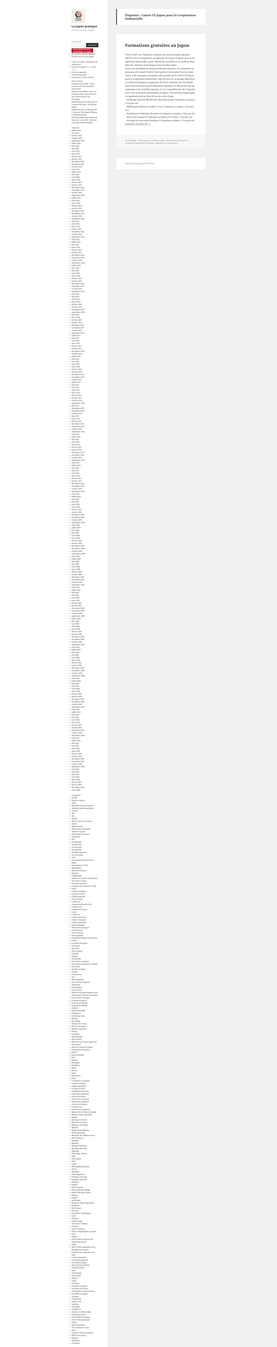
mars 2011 (76, 476)
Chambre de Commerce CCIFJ (84, 886)
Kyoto (74, 1078)
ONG (73, 1161)
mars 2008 (76, 569)
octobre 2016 (77, 354)
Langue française (79, 1083)
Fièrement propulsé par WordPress (139, 163)
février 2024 (77, 182)
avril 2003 (76, 720)
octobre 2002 (77, 733)
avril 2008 (76, 566)
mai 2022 (75, 221)
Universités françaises (81, 1317)
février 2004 (77, 694)
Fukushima (76, 1013)
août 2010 (76, 494)
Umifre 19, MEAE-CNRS (81, 1312)
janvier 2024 (77, 185)
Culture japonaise (79, 922)
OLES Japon (76, 1159)
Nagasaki (75, 1151)
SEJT (73, 1234)
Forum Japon (77, 987)
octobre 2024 (77, 167)
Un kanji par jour (79, 1314)
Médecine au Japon (79, 1122)
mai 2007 (75, 595)
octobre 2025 (77, 138)
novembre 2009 (78, 517)
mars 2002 (76, 751)
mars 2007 (76, 600)
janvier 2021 (77, 252)
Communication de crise (82, 904)
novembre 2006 (78, 611)
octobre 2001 (77, 764)
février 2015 (77, 395)
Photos (74, 1169)
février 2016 (77, 369)
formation (150, 143)
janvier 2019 (77, 307)
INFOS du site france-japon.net (84, 1042)
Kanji (74, 1068)
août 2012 (76, 434)
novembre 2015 (78, 377)
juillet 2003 (76, 712)
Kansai (74, 1070)
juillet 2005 (76, 650)
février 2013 (77, 421)
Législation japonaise (80, 1094)
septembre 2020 (78, 263)
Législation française (80, 1091)
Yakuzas (75, 1338)
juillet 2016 (76, 356)
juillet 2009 (76, 528)
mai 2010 (75, 502)
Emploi (74, 956)
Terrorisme (76, 1275)
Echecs (74, 940)
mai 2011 (75, 470)
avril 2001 (76, 777)
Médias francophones (80, 1130)
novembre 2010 (78, 486)
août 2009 (76, 525)
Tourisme (75, 1283)
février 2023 (77, 206)
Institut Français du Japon (82, 1047)
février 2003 (77, 725)
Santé (74, 1216)
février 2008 (77, 572)
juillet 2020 (76, 265)
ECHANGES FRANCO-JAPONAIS (84, 938)
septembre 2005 (78, 644)
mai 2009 (75, 533)
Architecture (77, 844)
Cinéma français (78, 894)
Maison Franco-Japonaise (82, 1114)
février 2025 (77, 156)
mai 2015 (75, 387)
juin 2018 (75, 315)
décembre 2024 (78, 161)
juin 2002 (75, 743)
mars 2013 (76, 418)
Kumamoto (76, 1075)
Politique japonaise (79, 1179)
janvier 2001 (77, 785)
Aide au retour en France (82, 821)
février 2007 (77, 603)
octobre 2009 (77, 520)
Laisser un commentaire (168, 143)
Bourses (75, 873)
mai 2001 (75, 774)
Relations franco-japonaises (83, 1203)
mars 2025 (76, 154)
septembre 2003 (78, 707)
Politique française (79, 1177)
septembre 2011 (78, 460)
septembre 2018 (78, 312)
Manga (74, 1117)
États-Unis (76, 966)
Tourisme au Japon (79, 1286)
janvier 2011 (77, 481)
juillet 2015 (76, 382)
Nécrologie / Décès (79, 1153)
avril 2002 (76, 748)
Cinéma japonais (78, 896)
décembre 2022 (78, 211)
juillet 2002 (76, 740)
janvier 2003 (77, 727)
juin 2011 (75, 468)
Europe (75, 972)
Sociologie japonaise (80, 1260)
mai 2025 (75, 148)
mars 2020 (76, 276)
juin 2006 (75, 621)
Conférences (77, 907)
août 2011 (76, 463)
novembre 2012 (78, 426)
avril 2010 (76, 504)
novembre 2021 (78, 231)
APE (73, 839)
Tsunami (75, 1296)
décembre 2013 (78, 408)
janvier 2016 (77, 372)
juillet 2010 (76, 496)
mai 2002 (75, 746)
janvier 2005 (77, 665)
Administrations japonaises (83, 808)
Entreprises (76, 959)
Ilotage (74, 1031)
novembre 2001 (78, 761)
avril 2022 (76, 224)
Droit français (77, 933)
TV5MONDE (76, 1299)
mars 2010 (76, 507)
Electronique (77, 951)
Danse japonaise (78, 925)
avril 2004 (76, 689)
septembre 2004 (78, 676)
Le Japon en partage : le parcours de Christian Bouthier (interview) (83, 86)
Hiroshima (76, 1021)
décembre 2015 (78, 374)
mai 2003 (75, 717)
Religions (75, 1205)
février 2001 (77, 782)
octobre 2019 (77, 289)
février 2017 (77, 346)
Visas (74, 1330)
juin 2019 (75, 294)
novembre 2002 (78, 730)
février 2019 (77, 304)
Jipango (75, 1060)
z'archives (76, 1343)
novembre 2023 (78, 190)
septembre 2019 (78, 291)
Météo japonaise (78, 1133)
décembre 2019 (78, 283)
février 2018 (77, 320)
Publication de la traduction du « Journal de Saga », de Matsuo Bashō (84, 104)
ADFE (74, 803)
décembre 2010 (78, 483)
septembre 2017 (78, 333)
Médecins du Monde (80, 1125)
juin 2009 (75, 530)
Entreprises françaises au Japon (85, 964)
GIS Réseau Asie (78, 1016)
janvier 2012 (77, 450)
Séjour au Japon (78, 1229)
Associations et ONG (80, 865)
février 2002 (77, 753)
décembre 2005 (78, 637)
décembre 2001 (78, 759)
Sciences (75, 1218)
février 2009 (77, 540)
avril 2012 (76, 442)
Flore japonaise (78, 979)
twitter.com (76, 1301)
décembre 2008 (78, 546)
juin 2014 (75, 405)
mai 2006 (75, 624)
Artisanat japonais (79, 852)
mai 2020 (75, 270)
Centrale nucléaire (79, 883)
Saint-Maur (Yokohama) (81, 1213)
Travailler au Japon (80, 1294)
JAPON (74, 1052)
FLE (73, 977)
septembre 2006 (78, 616)
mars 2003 (76, 722)
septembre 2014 (78, 403)
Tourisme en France (80, 1288)
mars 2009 (76, 538)
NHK (73, 1156)
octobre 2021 (77, 234)
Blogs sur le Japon (79, 870)
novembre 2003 (78, 701)
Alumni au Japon (78, 831)
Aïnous (74, 824)
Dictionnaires (77, 930)
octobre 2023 (77, 193)
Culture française (79, 920)
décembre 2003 (78, 699)
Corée (74, 912)
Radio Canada (77, 1187)
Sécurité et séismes (79, 1223)
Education (76, 946)
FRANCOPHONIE (78, 1011)
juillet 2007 (76, 590)
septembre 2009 (78, 522)
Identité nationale (79, 1029)
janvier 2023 (77, 208)
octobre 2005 (77, 642)
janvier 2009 (77, 543)
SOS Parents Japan (79, 75)
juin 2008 (75, 561)
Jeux (73, 1057)
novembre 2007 (78, 579)
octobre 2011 (77, 457)
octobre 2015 (77, 379)
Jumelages (76, 1062)
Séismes (75, 1226)
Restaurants (76, 1208)
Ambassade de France (81, 834)
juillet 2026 (76, 130)
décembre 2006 (78, 608)
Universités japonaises (81, 1320)
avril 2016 (76, 364)
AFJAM (74, 818)
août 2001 (76, 769)
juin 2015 (75, 385)
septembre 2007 (78, 585)
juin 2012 (75, 439)
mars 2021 (76, 247)
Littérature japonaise (80, 1101)
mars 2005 (76, 660)
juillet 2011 (76, 465)
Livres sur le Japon (79, 1104)
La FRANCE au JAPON (80, 1081)
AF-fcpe (75, 811)
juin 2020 (75, 268)
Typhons (75, 1304)
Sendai (74, 1236)
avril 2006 (76, 626)
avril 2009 (76, 535)
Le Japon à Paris (78, 1088)
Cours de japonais (79, 72)
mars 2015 (76, 392)
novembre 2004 (78, 670)
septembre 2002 (78, 735)
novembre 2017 (78, 328)
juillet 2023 (76, 198)
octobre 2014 (77, 400)
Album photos (77, 826)
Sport (74, 1270)
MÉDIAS (75, 1127)
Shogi (74, 1244)
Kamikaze (76, 1065)
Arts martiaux (77, 855)
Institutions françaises (81, 1049)
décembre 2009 (78, 515)
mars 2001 (76, 779)
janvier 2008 (77, 574)
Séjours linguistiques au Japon (84, 1231)
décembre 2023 (78, 187)
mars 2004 (76, 691)
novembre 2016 (78, 351)
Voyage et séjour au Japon (82, 1333)
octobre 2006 (77, 613)
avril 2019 (76, 299)
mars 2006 (76, 629)
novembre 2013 (78, 411)
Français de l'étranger (81, 998)
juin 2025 (75, 146)
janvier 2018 (77, 322)
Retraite (75, 1210)
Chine (74, 888)
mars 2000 (76, 790)
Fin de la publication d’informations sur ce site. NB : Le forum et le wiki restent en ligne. (85, 120)
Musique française (79, 1146)
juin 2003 (75, 714)
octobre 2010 (77, 489)
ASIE (73, 857)
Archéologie (76, 842)
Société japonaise (79, 1257)
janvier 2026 (77, 135)
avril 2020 (76, 273)
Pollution (75, 1182)
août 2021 (76, 239)
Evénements (77, 974)
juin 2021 (75, 244)
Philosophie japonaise (80, 1166)
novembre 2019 (78, 286)
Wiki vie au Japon (79, 1335)
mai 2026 (75, 133)
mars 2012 (76, 444)
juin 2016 (75, 359)
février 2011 (77, 478)
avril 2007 (76, 598)
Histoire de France (79, 1024)
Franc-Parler (77, 990)
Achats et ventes (78, 800)
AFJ (73, 816)
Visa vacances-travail (80, 1327)
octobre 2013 (77, 413)
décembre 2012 (78, 424)
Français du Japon (79, 1000)
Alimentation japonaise (81, 829)
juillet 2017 (76, 335)
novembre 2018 (78, 309)
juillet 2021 (76, 242)
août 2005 (76, 647)
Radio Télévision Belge (81, 1190)
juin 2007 (75, 592)
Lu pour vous (77, 1107)
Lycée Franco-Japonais (81, 1109)
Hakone (75, 1018)
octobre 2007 (77, 582)
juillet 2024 (76, 172)
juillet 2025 (76, 143)
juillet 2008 (76, 559)
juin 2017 (75, 338)
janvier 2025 (77, 159)
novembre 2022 (78, 213)
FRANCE (75, 1008)
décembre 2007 (78, 577)
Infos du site (77, 1039)
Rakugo (75, 1195)
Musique (75, 1140)
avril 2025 (76, 151)
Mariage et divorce (79, 1120)
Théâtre (75, 1278)
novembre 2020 (78, 257)
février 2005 (77, 663)
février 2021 (77, 250)
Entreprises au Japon (80, 961)
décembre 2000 (78, 787)
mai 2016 (75, 361)
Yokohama (76, 1340)
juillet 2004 (76, 681)
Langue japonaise (79, 1086)
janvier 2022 (77, 229)
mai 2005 (75, 655)
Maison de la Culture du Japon (84, 1112)
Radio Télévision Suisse (81, 1192)
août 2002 (76, 738)
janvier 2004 (77, 696)
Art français (76, 847)
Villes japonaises (78, 1325)
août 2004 (76, 678)
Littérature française (80, 1099)
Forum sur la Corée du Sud (82, 77)
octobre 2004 (77, 673)
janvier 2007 (77, 605)
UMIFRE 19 (76, 1309)
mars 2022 (76, 226)
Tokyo (74, 1281)
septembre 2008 (78, 553)
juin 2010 (75, 499)
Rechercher (76, 41)
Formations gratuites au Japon (157, 45)
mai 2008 (75, 564)
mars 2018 (76, 317)
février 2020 (77, 278)
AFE (73, 813)
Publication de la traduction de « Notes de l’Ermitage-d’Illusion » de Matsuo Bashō (84, 112)
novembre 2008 (78, 548)
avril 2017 (76, 341)
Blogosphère (77, 868)
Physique (75, 1172)
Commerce (76, 901)
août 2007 (76, 587)
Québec (75, 1185)
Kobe (74, 1073)
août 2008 (76, 556)
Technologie (77, 1273)
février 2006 (77, 631)
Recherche (76, 1200)
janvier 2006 (77, 634)
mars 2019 (76, 302)
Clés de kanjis (77, 899)
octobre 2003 (77, 704)
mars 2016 (76, 367)
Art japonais (77, 850)
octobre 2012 (77, 429)
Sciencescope (77, 1221)
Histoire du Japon (79, 1026)
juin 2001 (75, 772)
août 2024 (76, 169)
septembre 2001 (78, 766)
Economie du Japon (79, 943)
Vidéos (74, 1322)
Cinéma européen (79, 891)
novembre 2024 (78, 164)
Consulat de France (79, 909)
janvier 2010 (77, 512)
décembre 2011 (78, 452)
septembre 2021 (78, 237)
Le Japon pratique (84, 26)
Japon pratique (78, 1055)
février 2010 (77, 509)
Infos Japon (76, 1044)
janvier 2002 (77, 756)
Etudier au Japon (78, 969)
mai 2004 (75, 686)
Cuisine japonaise (79, 917)
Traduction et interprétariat (83, 1291)
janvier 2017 (77, 348)
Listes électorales (79, 1096)
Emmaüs (75, 953)
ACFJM (74, 798)
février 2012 (77, 447)
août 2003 (76, 709)
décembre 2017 (78, 325)
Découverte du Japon (80, 927)
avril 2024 (76, 177)
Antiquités (76, 837)
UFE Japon (76, 1307)
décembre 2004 (78, 668)
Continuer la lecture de (138, 123)
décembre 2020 (78, 255)
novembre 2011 (78, 455)
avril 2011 (76, 473)
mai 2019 (75, 296)
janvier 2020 (77, 281)
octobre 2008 (77, 551)
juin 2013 (75, 416)
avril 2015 (76, 390)
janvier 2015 (77, 398)
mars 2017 (76, 343)
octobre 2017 (77, 330)
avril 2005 (76, 657)
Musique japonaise (79, 1148)
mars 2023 (76, 203)
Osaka (74, 1164)
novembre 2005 (78, 639)
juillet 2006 (76, 618)
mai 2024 (75, 174)
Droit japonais (77, 935)
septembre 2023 (78, 195)
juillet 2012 (76, 437)
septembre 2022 (78, 218)
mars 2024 (76, 180)
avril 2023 (76, 200)
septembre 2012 (78, 431)
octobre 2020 (77, 260)
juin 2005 (75, 652)
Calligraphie (77, 875)
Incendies (76, 1034)
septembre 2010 (78, 491)
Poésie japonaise (78, 1174)
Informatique (77, 1036)
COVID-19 (76, 914)
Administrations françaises (83, 805)
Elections (75, 948)
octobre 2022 (77, 216)
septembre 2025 (78, 141)
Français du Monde (79, 1003)
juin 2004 (75, 683)
